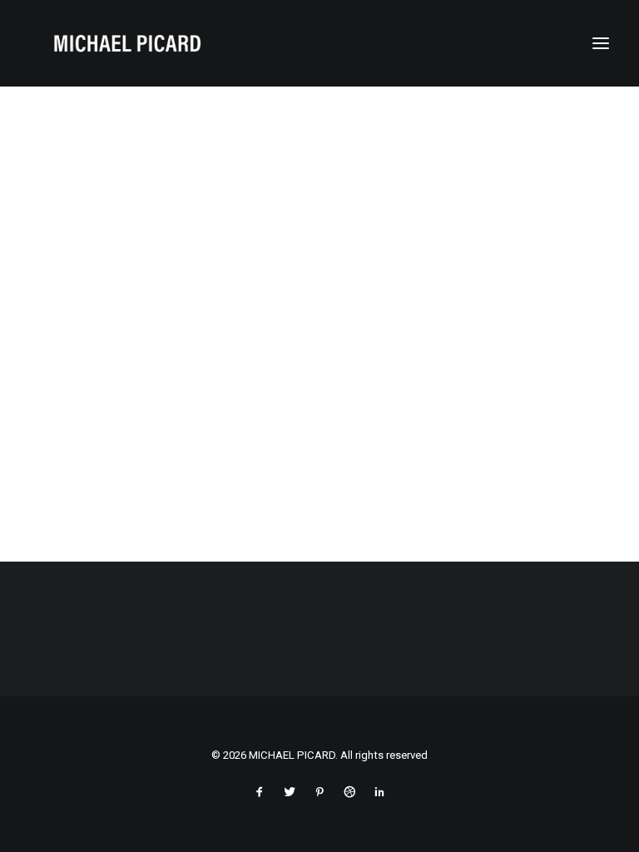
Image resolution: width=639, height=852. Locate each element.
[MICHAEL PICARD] (127, 43)
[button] (600, 43)
